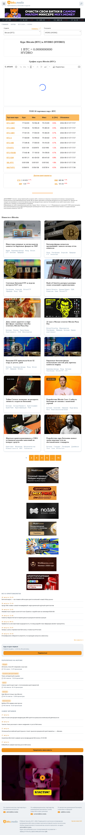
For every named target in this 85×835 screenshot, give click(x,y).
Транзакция (28, 448)
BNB (56, 180)
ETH (19, 180)
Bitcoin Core (60, 448)
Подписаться (42, 653)
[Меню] (4, 3)
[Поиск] (81, 4)
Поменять (35, 28)
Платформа (56, 252)
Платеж (15, 330)
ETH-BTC (10, 148)
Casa (53, 448)
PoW (29, 408)
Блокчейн (57, 408)
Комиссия (49, 291)
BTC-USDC (11, 128)
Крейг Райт (10, 408)
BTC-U (9, 138)
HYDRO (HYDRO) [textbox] (51, 33)
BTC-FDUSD (11, 153)
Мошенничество (29, 446)
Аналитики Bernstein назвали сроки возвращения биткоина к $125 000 (24, 738)
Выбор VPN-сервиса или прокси (12, 703)
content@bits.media (40, 814)
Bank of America (51, 289)
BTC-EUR (10, 158)
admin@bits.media (12, 812)
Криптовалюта (11, 332)
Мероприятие (27, 332)
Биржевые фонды (17, 250)
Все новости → (78, 640)
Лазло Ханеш (24, 330)
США (20, 291)
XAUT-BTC (11, 168)
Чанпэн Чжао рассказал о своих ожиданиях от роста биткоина (22, 724)
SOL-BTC (10, 163)
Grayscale (64, 252)
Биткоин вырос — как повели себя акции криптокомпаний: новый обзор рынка (27, 599)
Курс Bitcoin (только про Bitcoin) (12, 694)
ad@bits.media (65, 812)
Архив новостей (76, 821)
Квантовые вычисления (59, 410)
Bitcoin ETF (27, 289)
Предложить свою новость (42, 750)
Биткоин (13, 252)
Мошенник (18, 446)
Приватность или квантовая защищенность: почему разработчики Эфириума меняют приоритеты (33, 624)
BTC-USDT (11, 123)
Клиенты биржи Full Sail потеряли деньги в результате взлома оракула (24, 618)
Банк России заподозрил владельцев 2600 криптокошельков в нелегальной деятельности (30, 717)
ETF (47, 254)
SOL (56, 184)
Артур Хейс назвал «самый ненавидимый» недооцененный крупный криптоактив (28, 605)
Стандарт (57, 446)
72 (58, 458)
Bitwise (20, 369)
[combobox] (22, 32)
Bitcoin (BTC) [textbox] (9, 33)
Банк (56, 291)
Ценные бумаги (64, 289)
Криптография (32, 406)
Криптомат (10, 446)
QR (46, 831)
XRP (20, 184)
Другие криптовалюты (42, 176)
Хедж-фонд (74, 408)
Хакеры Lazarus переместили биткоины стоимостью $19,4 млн (21, 630)
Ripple (8, 250)
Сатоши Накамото (19, 406)
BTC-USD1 (11, 133)
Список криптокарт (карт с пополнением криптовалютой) (20, 685)
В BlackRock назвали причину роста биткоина (16, 745)
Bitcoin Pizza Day (52, 328)
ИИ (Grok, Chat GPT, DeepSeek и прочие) (14, 667)
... (52, 458)
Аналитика (54, 254)
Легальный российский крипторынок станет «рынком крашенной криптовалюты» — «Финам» (32, 731)
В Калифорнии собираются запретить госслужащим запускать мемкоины (25, 636)
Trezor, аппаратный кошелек (11, 676)
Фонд (27, 250)
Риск (48, 410)
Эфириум (20, 252)
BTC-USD (10, 143)
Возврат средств (12, 448)
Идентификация (20, 408)
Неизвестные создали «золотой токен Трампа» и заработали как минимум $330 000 (28, 611)
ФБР (20, 448)
